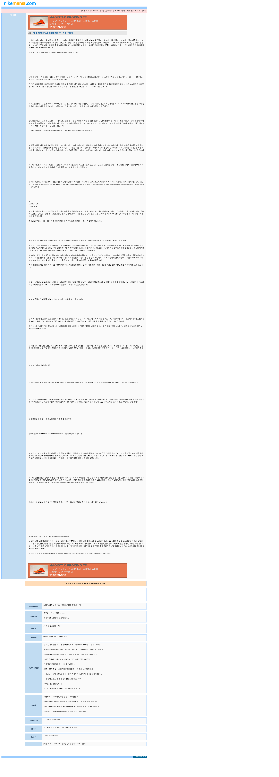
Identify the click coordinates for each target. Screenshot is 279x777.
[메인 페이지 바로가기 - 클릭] (92, 11)
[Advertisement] (78, 594)
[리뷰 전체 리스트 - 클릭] (136, 11)
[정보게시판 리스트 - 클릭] (115, 11)
